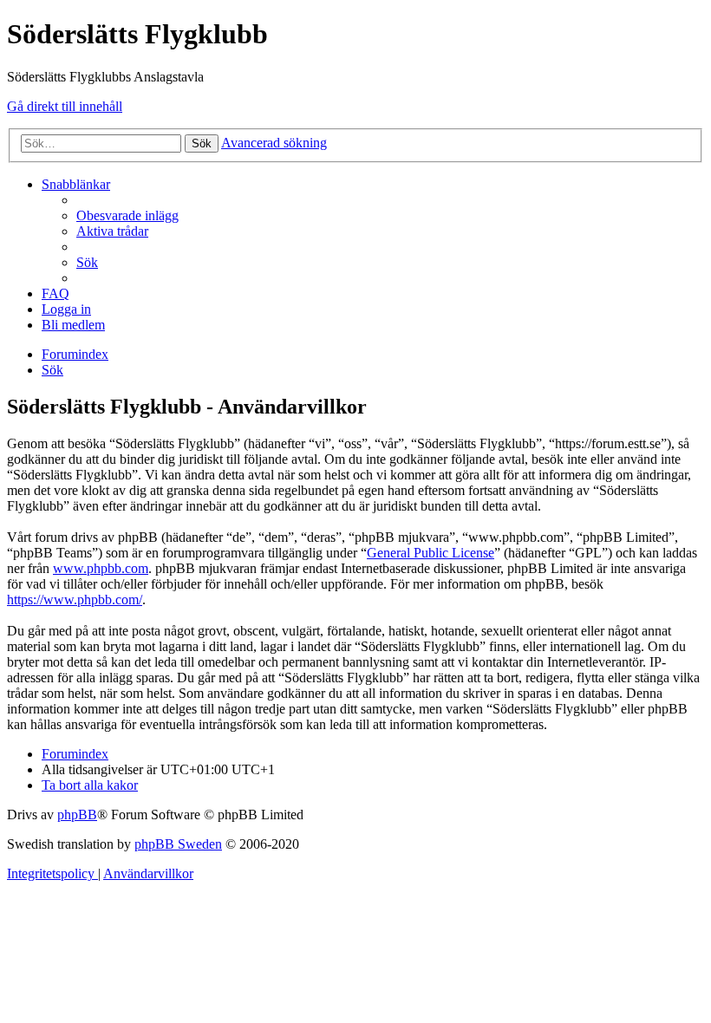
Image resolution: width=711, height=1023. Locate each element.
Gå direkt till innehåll (64, 106)
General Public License (430, 552)
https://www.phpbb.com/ (74, 599)
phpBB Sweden (178, 844)
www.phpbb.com (100, 568)
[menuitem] (127, 215)
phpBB (77, 814)
